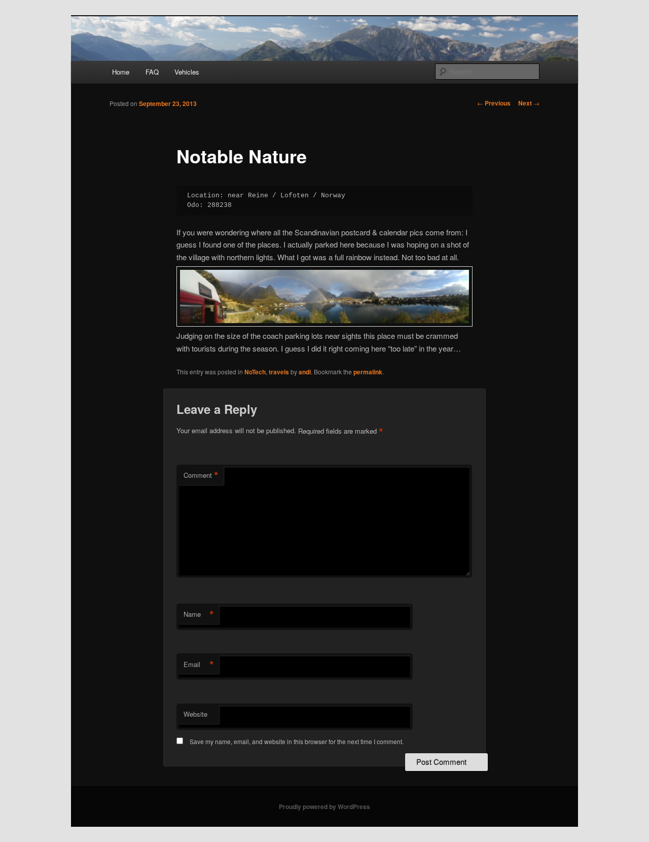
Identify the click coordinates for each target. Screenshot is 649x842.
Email (199, 664)
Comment (201, 475)
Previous (494, 103)
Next (528, 103)
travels (279, 371)
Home (120, 72)
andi (305, 371)
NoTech (255, 371)
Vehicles (186, 72)
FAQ (152, 72)
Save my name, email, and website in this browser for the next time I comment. (297, 741)
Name (199, 614)
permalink (367, 371)
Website (195, 714)
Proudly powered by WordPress (324, 806)
